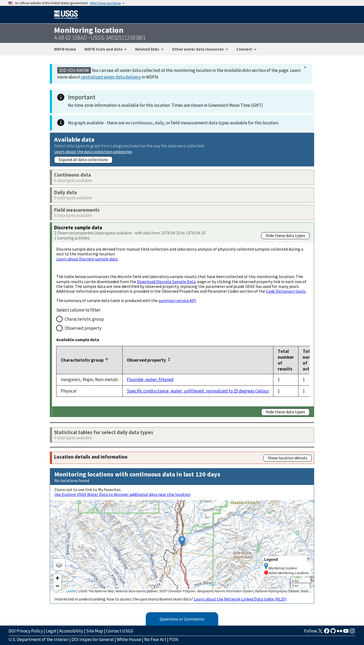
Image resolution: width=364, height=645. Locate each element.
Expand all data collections (83, 159)
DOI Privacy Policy (26, 631)
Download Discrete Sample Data (166, 281)
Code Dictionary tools (286, 291)
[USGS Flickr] (339, 632)
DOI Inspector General (92, 639)
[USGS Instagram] (352, 632)
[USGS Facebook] (326, 632)
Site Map (94, 631)
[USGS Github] (333, 632)
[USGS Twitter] (320, 632)
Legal (51, 631)
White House (129, 639)
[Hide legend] (308, 559)
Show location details (287, 457)
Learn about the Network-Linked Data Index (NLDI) (240, 599)
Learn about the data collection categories (93, 151)
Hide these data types (285, 235)
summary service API (177, 300)
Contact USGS (119, 631)
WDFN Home (65, 49)
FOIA (173, 639)
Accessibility (71, 631)
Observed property (83, 328)
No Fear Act (155, 639)
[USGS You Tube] (346, 632)
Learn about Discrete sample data (87, 259)
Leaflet (71, 591)
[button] (182, 541)
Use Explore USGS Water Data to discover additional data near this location (122, 494)
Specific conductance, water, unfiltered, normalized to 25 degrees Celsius (198, 391)
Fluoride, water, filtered (150, 379)
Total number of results (286, 360)
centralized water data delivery (111, 77)
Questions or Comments (182, 619)
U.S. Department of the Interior (38, 639)
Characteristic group (84, 319)
